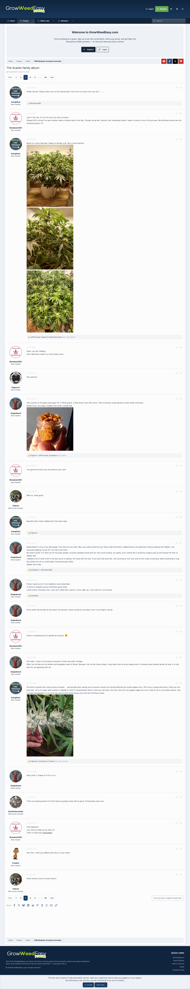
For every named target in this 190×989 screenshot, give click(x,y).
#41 (180, 88)
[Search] (182, 9)
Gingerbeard (12, 72)
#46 (180, 399)
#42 (180, 113)
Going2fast (47, 833)
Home (12, 21)
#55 (180, 683)
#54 (180, 657)
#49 (180, 517)
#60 (180, 875)
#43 (180, 139)
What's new (44, 21)
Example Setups (178, 970)
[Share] (176, 87)
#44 (180, 347)
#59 (180, 849)
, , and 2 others (48, 455)
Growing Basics (178, 957)
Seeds (182, 967)
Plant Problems (178, 961)
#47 (180, 466)
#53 (180, 632)
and (41, 570)
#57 (180, 797)
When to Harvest (178, 964)
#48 (180, 491)
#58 (180, 823)
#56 (180, 771)
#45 (180, 373)
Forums (26, 21)
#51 (180, 580)
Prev (10, 77)
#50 (180, 543)
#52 (180, 606)
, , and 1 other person (52, 337)
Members (64, 21)
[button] (177, 9)
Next (52, 77)
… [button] (40, 77)
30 (45, 77)
